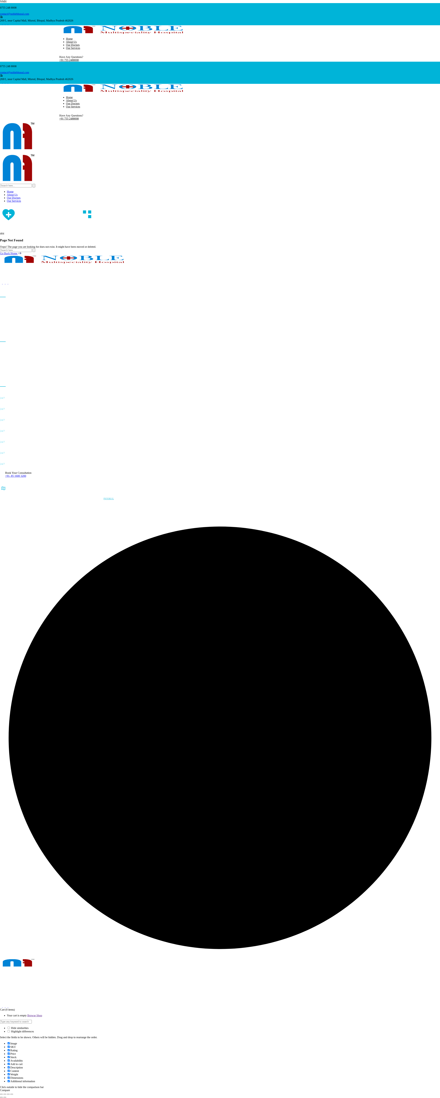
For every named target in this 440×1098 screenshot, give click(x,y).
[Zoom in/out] (1, 1094)
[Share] (8, 1094)
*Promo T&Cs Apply (10, 514)
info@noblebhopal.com (12, 996)
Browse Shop (34, 1015)
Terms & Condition (9, 509)
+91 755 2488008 (69, 60)
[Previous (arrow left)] (1, 1097)
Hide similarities (19, 1028)
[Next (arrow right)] (4, 1097)
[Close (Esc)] (11, 1094)
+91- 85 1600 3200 (15, 475)
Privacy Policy (7, 503)
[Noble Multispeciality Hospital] (17, 150)
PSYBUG (109, 498)
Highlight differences (22, 1031)
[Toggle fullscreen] (4, 1094)
